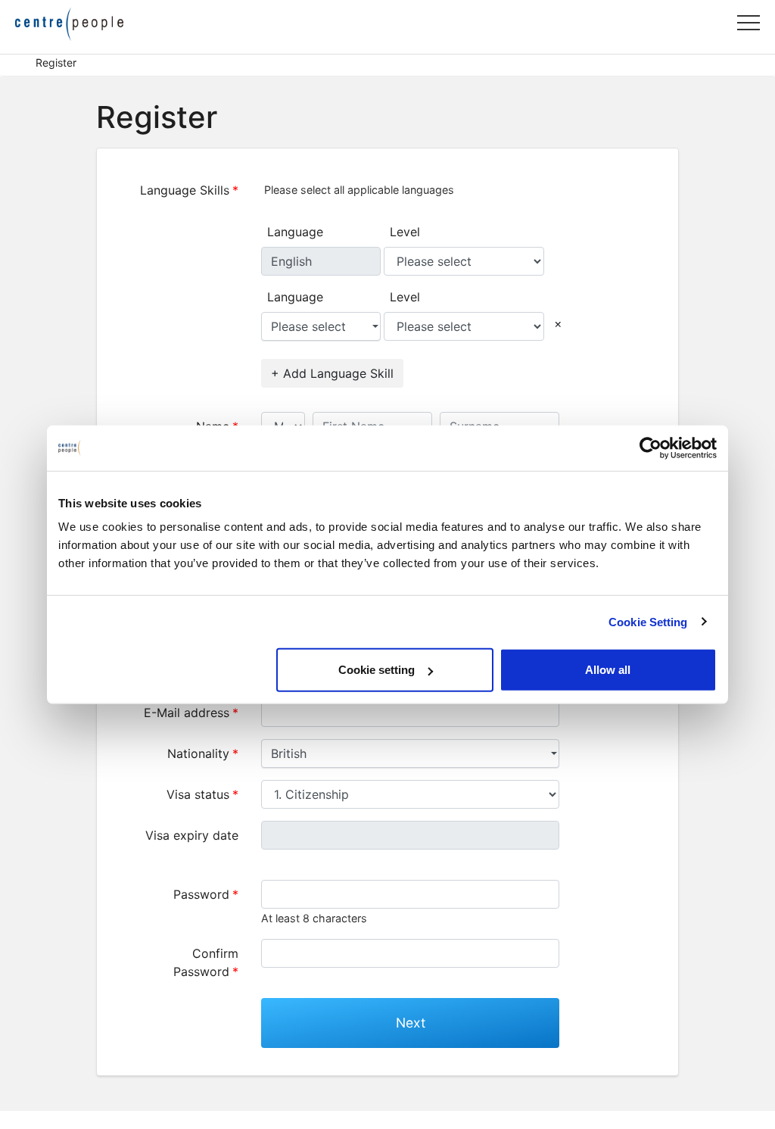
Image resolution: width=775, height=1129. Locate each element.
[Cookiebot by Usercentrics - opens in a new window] (650, 447)
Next (410, 1023)
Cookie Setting (647, 621)
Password (205, 894)
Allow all (607, 669)
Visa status (202, 794)
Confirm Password (205, 962)
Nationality (202, 753)
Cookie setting (376, 669)
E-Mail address (191, 712)
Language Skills (189, 190)
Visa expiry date (191, 835)
